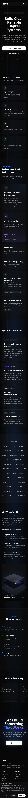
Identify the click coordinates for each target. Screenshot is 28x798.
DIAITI (5, 4)
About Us (4, 776)
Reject (13, 795)
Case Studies (5, 774)
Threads (17, 778)
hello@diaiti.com (13, 743)
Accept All (21, 795)
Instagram (17, 776)
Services (4, 778)
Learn (3, 780)
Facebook (17, 774)
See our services (14, 53)
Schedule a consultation (14, 48)
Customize (6, 795)
